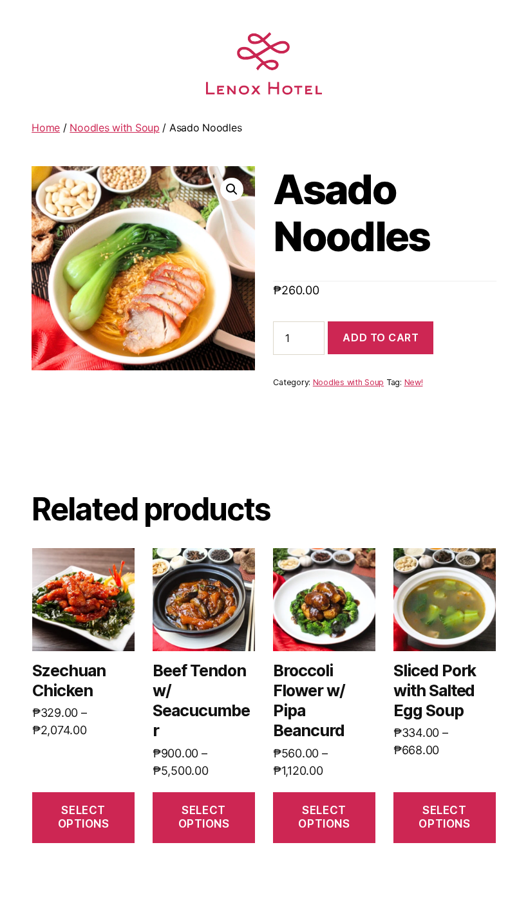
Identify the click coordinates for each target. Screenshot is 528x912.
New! (413, 382)
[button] (231, 189)
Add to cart (381, 337)
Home (46, 127)
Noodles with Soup (114, 127)
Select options (83, 817)
